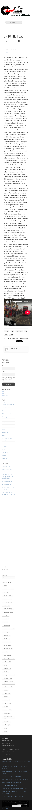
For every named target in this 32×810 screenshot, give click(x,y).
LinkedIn (22, 26)
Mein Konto (5, 432)
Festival (6, 638)
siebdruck (7, 703)
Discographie (5, 417)
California (7, 605)
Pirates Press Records (8, 682)
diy (5, 622)
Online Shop (8, 678)
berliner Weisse (8, 595)
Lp (5, 665)
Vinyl (6, 731)
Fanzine (7, 331)
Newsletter (5, 443)
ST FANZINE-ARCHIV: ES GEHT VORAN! (11, 776)
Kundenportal (5, 423)
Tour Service (5, 452)
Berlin (6, 592)
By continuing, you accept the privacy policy (8, 379)
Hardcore (7, 642)
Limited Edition (8, 648)
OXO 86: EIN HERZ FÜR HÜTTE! (9, 785)
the (5, 728)
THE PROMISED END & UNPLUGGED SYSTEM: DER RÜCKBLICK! (7, 476)
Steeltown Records (8, 717)
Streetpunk (7, 721)
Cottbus (6, 615)
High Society (7, 645)
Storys (7, 52)
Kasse (3, 420)
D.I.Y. (6, 618)
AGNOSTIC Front (8, 589)
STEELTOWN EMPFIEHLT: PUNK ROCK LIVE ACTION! (15, 779)
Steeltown (7, 713)
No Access (4, 449)
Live (5, 652)
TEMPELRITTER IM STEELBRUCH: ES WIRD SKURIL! (14, 788)
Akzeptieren (16, 806)
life (13, 331)
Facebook (8, 26)
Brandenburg (8, 602)
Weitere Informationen (22, 803)
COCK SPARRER (8, 609)
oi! (12, 675)
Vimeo (15, 26)
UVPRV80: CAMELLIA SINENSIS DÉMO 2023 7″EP (14, 796)
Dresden (7, 625)
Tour (12, 334)
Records (6, 696)
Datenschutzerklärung (7, 414)
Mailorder (7, 668)
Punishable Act (8, 687)
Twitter (12, 26)
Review (6, 700)
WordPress (5, 808)
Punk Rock (7, 693)
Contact (4, 411)
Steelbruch (7, 710)
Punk (6, 334)
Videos (4, 455)
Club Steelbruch (6, 407)
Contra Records (8, 612)
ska (6, 706)
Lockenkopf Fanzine (7, 426)
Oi (26, 331)
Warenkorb (5, 458)
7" (5, 585)
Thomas (8, 47)
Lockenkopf (20, 331)
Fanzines (7, 635)
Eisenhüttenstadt (9, 628)
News (6, 671)
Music (3, 435)
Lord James (7, 662)
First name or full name (8, 366)
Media (3, 429)
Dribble (19, 26)
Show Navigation (26, 15)
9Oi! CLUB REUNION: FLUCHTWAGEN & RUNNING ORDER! (7, 482)
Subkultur (7, 725)
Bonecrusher (7, 599)
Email (3, 371)
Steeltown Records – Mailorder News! (11, 782)
